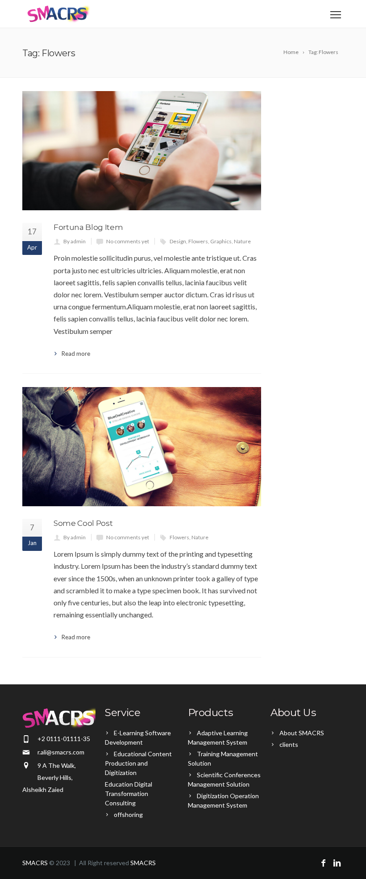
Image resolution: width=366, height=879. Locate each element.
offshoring (128, 814)
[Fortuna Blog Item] (141, 150)
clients (288, 744)
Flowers (198, 241)
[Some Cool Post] (141, 446)
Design (178, 241)
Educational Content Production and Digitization (138, 763)
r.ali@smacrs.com (60, 752)
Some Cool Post (83, 523)
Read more (76, 353)
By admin (74, 241)
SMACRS (35, 863)
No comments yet (127, 241)
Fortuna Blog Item (88, 227)
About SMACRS (301, 733)
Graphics (221, 241)
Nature (242, 241)
